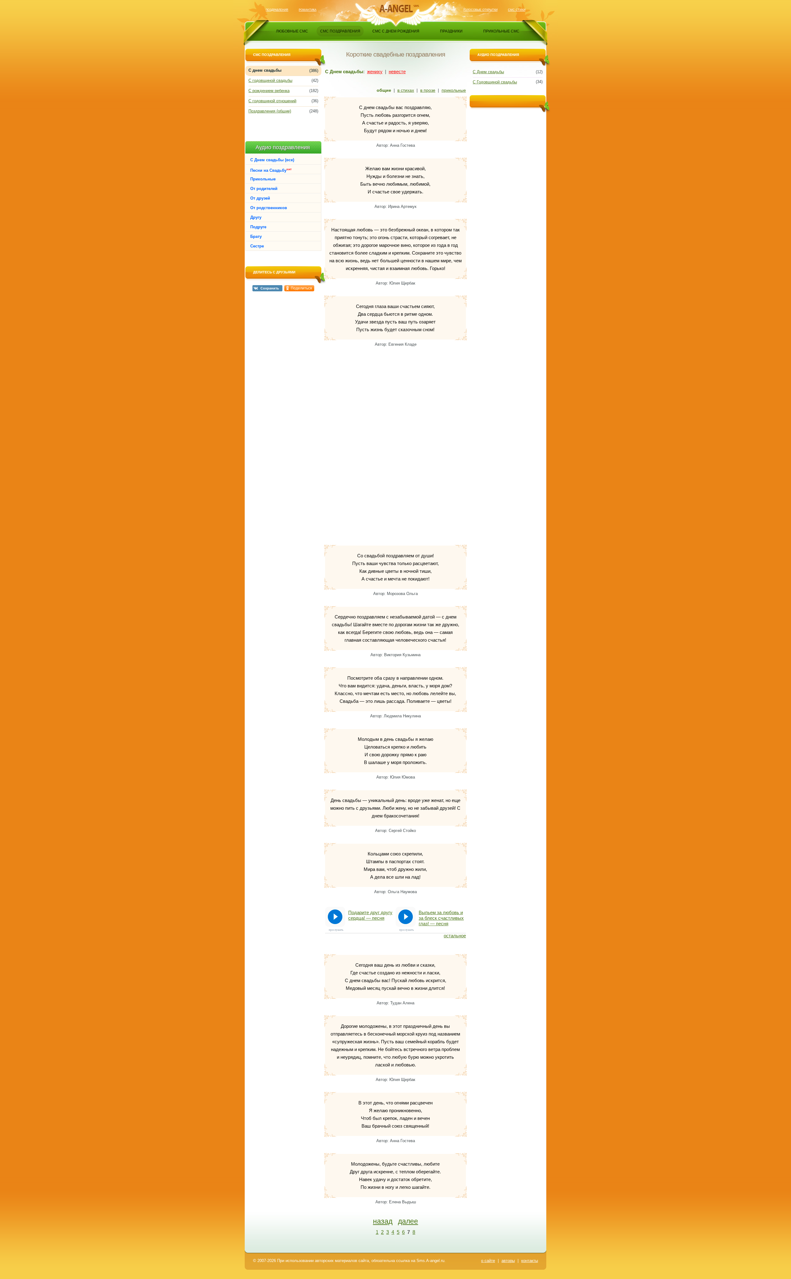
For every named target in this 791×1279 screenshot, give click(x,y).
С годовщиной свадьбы (270, 80)
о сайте (488, 1260)
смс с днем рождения (395, 31)
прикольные (454, 90)
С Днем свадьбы (488, 72)
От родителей (263, 188)
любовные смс (292, 31)
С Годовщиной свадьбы (495, 82)
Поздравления (277, 9)
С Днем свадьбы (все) (272, 160)
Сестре (257, 246)
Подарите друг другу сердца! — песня (370, 915)
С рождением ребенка (269, 90)
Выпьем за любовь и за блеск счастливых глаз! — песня (441, 918)
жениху (375, 71)
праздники (451, 31)
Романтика (307, 9)
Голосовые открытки (480, 9)
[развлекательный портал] (396, 8)
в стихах (405, 90)
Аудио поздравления (283, 147)
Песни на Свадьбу (271, 170)
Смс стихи (516, 9)
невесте (397, 71)
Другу (255, 217)
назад (382, 1221)
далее (408, 1221)
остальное (455, 935)
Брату (256, 236)
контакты (529, 1260)
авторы (508, 1260)
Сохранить (269, 288)
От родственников (268, 207)
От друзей (260, 198)
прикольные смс (501, 31)
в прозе (427, 90)
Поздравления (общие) (269, 111)
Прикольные (263, 179)
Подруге (258, 227)
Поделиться (301, 288)
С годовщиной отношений (272, 101)
